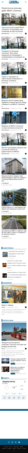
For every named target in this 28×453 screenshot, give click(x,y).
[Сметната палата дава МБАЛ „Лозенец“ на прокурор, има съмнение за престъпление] (14, 19)
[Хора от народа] (14, 294)
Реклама (9, 448)
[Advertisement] (14, 425)
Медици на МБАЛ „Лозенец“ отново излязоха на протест (12, 127)
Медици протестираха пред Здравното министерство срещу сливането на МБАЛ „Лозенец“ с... (14, 103)
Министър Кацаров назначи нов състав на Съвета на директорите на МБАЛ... (14, 150)
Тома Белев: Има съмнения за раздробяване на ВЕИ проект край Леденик (16, 254)
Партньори (16, 446)
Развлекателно (5, 302)
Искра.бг (3, 307)
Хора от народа (7, 305)
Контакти (19, 448)
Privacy (24, 448)
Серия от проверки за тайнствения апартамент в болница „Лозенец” (12, 79)
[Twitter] (16, 442)
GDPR (21, 446)
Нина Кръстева (5, 59)
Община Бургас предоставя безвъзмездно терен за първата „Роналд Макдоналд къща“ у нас (14, 178)
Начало (6, 446)
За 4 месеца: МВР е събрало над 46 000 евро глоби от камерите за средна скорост (14, 232)
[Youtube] (19, 442)
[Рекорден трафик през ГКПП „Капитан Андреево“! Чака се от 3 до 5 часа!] (5, 361)
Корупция (4, 48)
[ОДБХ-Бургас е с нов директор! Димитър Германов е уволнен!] (14, 196)
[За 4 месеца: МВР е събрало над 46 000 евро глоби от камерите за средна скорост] (14, 222)
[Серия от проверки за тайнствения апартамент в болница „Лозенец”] (14, 68)
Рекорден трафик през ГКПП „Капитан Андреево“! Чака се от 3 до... (18, 360)
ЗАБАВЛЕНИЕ (7, 283)
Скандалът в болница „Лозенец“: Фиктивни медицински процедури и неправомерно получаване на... (14, 54)
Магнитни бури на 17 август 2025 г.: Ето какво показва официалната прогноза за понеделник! (17, 275)
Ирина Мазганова (5, 33)
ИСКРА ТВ (4, 340)
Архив (14, 448)
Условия (4, 448)
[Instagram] (12, 442)
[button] (2, 2)
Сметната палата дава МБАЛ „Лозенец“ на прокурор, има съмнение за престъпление (13, 29)
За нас (10, 446)
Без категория (4, 97)
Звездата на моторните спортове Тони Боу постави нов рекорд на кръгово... (14, 344)
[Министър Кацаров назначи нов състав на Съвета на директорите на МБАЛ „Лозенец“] (14, 139)
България (4, 24)
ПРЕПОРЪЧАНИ (8, 320)
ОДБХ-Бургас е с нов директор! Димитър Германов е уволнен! (14, 208)
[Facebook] (9, 442)
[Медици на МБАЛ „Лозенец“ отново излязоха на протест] (14, 117)
